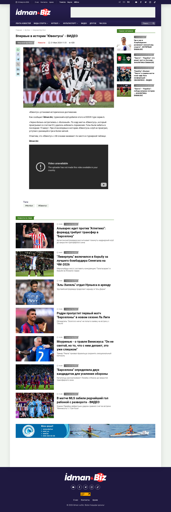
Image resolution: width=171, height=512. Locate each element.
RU (128, 2)
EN (124, 2)
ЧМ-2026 (103, 23)
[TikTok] (154, 2)
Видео (84, 23)
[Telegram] (145, 2)
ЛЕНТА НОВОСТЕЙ (23, 23)
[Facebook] (140, 2)
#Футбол (29, 206)
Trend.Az (62, 2)
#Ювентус (42, 206)
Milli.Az (76, 2)
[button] (18, 49)
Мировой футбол (25, 43)
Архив (51, 2)
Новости (41, 43)
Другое (93, 23)
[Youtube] (136, 2)
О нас (37, 2)
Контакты (44, 2)
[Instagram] (150, 2)
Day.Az (69, 2)
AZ (120, 2)
